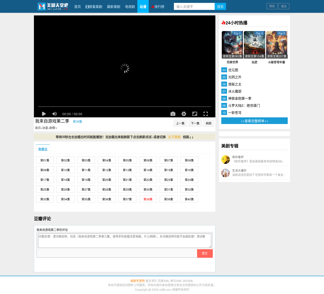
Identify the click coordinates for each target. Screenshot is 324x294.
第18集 (65, 180)
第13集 (127, 170)
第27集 (86, 189)
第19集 (86, 180)
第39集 (168, 199)
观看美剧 (95, 6)
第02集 (65, 160)
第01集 (44, 160)
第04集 (106, 160)
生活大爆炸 (258, 172)
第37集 (127, 199)
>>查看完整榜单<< (254, 120)
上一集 (180, 123)
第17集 (44, 180)
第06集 (148, 160)
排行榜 (159, 6)
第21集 (127, 180)
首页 (77, 6)
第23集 (168, 180)
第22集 (148, 180)
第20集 (106, 180)
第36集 (106, 199)
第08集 (189, 160)
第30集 (148, 189)
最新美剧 (113, 6)
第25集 (44, 189)
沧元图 (233, 69)
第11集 (86, 170)
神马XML (176, 281)
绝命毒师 (257, 159)
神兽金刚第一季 (239, 98)
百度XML (163, 281)
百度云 (42, 149)
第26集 (65, 189)
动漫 (143, 6)
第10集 (65, 170)
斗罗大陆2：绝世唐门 (244, 105)
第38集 (148, 199)
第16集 (189, 170)
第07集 (168, 160)
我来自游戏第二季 (52, 121)
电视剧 (130, 6)
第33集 (44, 199)
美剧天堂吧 (53, 6)
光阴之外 (234, 76)
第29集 (127, 189)
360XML (188, 281)
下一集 (195, 123)
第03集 (86, 160)
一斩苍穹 (234, 112)
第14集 (148, 170)
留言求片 (151, 281)
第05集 (127, 160)
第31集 (168, 189)
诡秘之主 (234, 84)
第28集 (106, 189)
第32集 (189, 189)
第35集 (86, 199)
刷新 (209, 123)
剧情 (53, 128)
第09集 (44, 170)
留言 (284, 6)
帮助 (272, 6)
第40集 (189, 199)
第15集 (168, 170)
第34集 (65, 199)
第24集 (189, 180)
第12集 (106, 170)
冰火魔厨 (234, 91)
